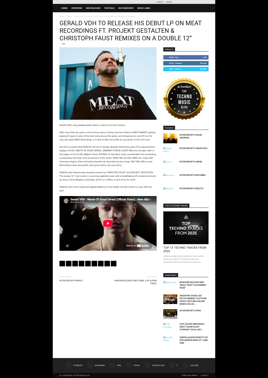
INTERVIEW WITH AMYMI (191, 162)
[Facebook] (179, 2)
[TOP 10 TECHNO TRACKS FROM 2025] (186, 227)
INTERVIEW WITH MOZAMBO (193, 175)
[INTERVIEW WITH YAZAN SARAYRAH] (170, 138)
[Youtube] (206, 2)
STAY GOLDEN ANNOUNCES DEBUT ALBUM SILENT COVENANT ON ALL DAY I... (192, 327)
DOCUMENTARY (126, 8)
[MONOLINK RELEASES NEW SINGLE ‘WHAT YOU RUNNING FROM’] (170, 286)
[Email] (94, 263)
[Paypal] (193, 2)
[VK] (75, 263)
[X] (202, 2)
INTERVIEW (76, 8)
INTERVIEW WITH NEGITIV (191, 188)
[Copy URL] (88, 263)
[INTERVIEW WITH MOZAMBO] (170, 178)
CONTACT (159, 2)
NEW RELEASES (93, 8)
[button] (205, 8)
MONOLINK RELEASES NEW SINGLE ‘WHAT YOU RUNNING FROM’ (193, 285)
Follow (203, 63)
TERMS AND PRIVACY (190, 375)
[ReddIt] (113, 263)
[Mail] (188, 2)
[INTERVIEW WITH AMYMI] (170, 165)
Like (205, 57)
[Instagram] (183, 2)
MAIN (69, 16)
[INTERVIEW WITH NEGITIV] (170, 192)
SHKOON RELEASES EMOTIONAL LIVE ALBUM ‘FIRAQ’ (135, 282)
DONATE (169, 2)
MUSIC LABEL (143, 8)
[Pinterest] (101, 263)
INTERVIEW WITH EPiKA (190, 310)
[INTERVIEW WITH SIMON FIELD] (170, 152)
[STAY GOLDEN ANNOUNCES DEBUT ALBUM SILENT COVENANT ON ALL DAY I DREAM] (170, 327)
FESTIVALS (109, 8)
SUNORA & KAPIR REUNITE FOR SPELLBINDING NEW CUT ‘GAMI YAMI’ (194, 340)
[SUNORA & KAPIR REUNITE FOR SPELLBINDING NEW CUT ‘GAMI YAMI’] (170, 341)
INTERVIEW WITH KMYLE (71, 280)
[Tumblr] (107, 263)
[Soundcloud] (197, 2)
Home (61, 16)
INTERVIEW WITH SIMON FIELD (193, 148)
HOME (64, 8)
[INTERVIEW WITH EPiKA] (170, 314)
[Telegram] (81, 263)
